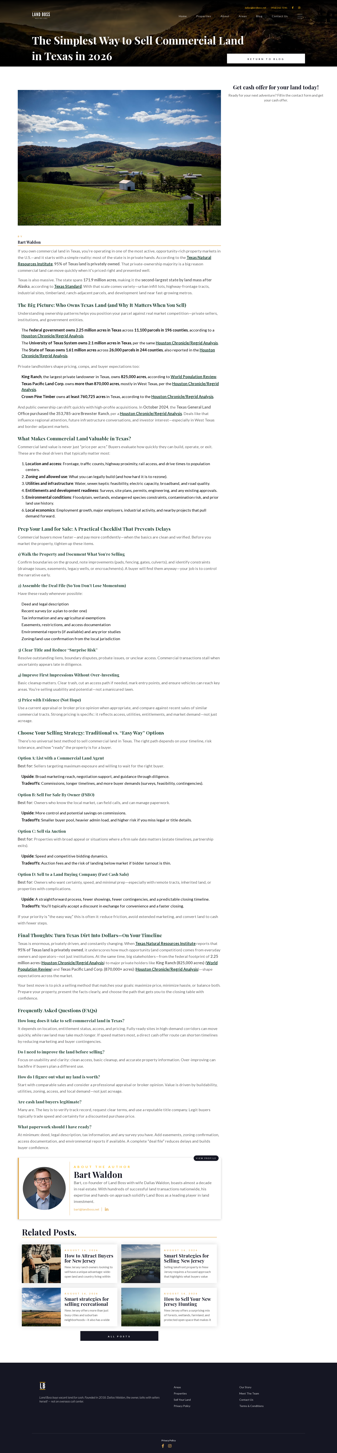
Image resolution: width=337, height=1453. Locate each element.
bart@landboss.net (86, 1209)
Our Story (245, 1387)
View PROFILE (206, 1158)
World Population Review (193, 376)
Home (183, 16)
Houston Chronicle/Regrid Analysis (52, 335)
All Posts (119, 1336)
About (225, 16)
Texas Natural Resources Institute (165, 943)
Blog (259, 16)
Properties (203, 16)
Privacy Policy (182, 1406)
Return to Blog (266, 59)
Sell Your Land (182, 1399)
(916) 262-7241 (279, 7)
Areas (243, 16)
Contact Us (280, 16)
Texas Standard (68, 286)
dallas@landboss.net (255, 7)
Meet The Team (249, 1393)
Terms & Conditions (251, 1406)
